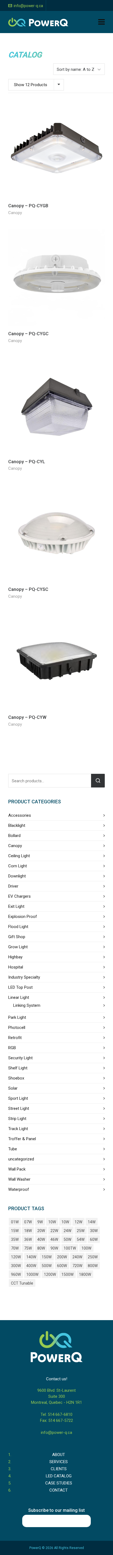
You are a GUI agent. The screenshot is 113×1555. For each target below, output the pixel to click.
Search (98, 780)
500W (47, 1266)
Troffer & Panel (22, 1138)
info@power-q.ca (28, 6)
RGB (12, 1047)
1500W (67, 1274)
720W (77, 1266)
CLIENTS (59, 1468)
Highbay (15, 957)
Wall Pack (17, 1169)
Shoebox (16, 1078)
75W (28, 1248)
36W (28, 1239)
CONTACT (58, 1490)
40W (41, 1239)
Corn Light (17, 865)
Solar (13, 1088)
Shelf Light (17, 1068)
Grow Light (18, 946)
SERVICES (58, 1461)
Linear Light (18, 997)
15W (15, 1231)
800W (93, 1266)
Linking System (26, 1005)
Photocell (16, 1027)
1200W (50, 1274)
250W (93, 1257)
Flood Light (18, 926)
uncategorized (21, 1159)
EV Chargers (19, 896)
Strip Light (17, 1118)
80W (41, 1248)
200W (62, 1257)
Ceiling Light (19, 855)
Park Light (17, 1017)
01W (15, 1222)
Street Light (18, 1108)
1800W (85, 1274)
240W (77, 1257)
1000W (32, 1274)
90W (54, 1248)
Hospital (15, 967)
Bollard (14, 835)
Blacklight (16, 825)
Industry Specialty (24, 977)
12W (78, 1222)
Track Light (18, 1128)
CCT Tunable (22, 1283)
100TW (70, 1248)
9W (40, 1222)
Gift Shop (16, 936)
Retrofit (15, 1037)
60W (94, 1239)
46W (54, 1239)
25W (80, 1231)
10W (52, 1222)
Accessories (19, 815)
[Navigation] (101, 22)
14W (91, 1222)
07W (28, 1222)
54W (80, 1239)
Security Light (20, 1057)
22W (54, 1231)
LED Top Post (20, 987)
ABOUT (58, 1454)
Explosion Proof (22, 916)
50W (67, 1239)
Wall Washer (19, 1179)
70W (15, 1248)
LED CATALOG (59, 1476)
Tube (12, 1148)
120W (16, 1257)
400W (31, 1266)
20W (41, 1231)
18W (28, 1231)
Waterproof (18, 1189)
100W (86, 1248)
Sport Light (18, 1098)
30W (94, 1231)
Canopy (15, 212)
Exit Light (16, 906)
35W (15, 1239)
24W (67, 1231)
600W (62, 1266)
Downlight (17, 876)
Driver (13, 886)
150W (47, 1257)
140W (31, 1257)
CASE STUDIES (58, 1483)
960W (16, 1274)
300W (16, 1266)
